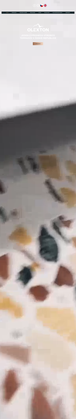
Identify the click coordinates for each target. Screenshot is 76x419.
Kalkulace (46, 12)
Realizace (32, 12)
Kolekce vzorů (23, 12)
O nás (39, 12)
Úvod (7, 12)
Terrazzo (14, 12)
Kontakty (68, 12)
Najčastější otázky (57, 12)
